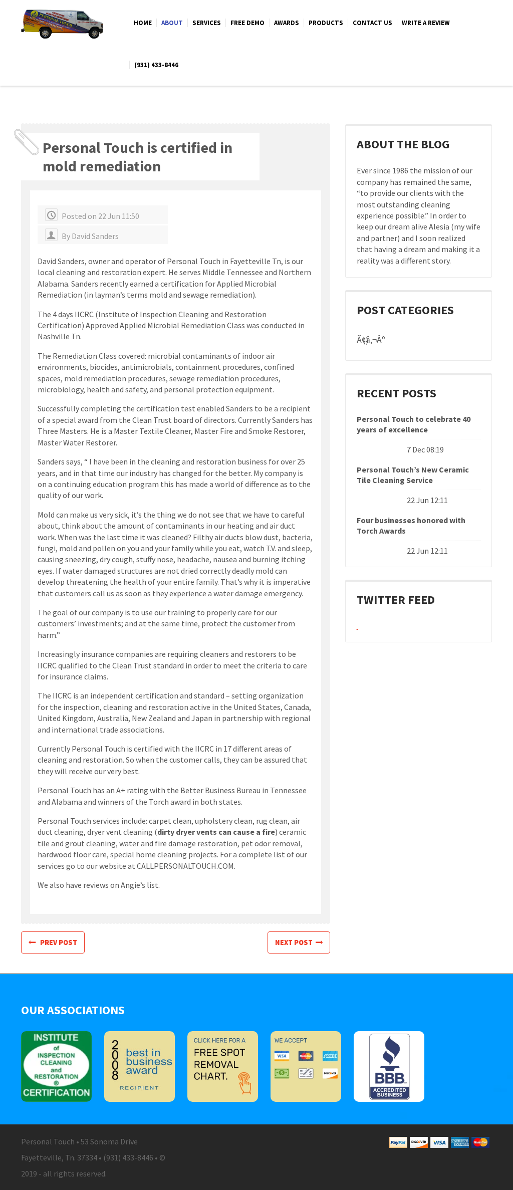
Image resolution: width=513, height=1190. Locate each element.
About (172, 23)
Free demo (247, 23)
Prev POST (56, 942)
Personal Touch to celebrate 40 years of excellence (413, 424)
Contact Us (372, 23)
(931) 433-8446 (156, 65)
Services (206, 23)
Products (326, 23)
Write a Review (426, 23)
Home (143, 23)
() (365, 340)
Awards (286, 23)
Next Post (295, 942)
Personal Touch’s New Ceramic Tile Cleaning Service (413, 474)
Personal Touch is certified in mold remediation (137, 156)
